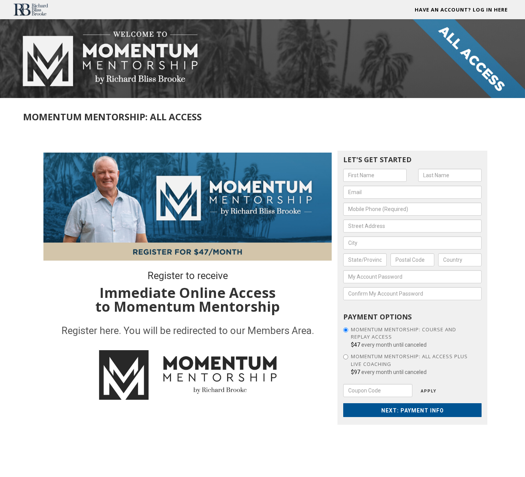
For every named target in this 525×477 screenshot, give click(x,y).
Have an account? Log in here (461, 9)
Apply (428, 391)
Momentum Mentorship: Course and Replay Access (403, 333)
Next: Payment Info (412, 410)
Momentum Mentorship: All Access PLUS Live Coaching (409, 360)
